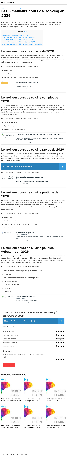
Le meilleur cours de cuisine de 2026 (15, 35)
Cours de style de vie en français (12, 8)
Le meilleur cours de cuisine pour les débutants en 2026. (22, 44)
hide (25, 32)
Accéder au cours (8, 365)
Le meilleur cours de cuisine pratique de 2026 (18, 42)
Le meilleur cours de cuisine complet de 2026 (18, 37)
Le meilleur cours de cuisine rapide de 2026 (17, 40)
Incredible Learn (7, 2)
